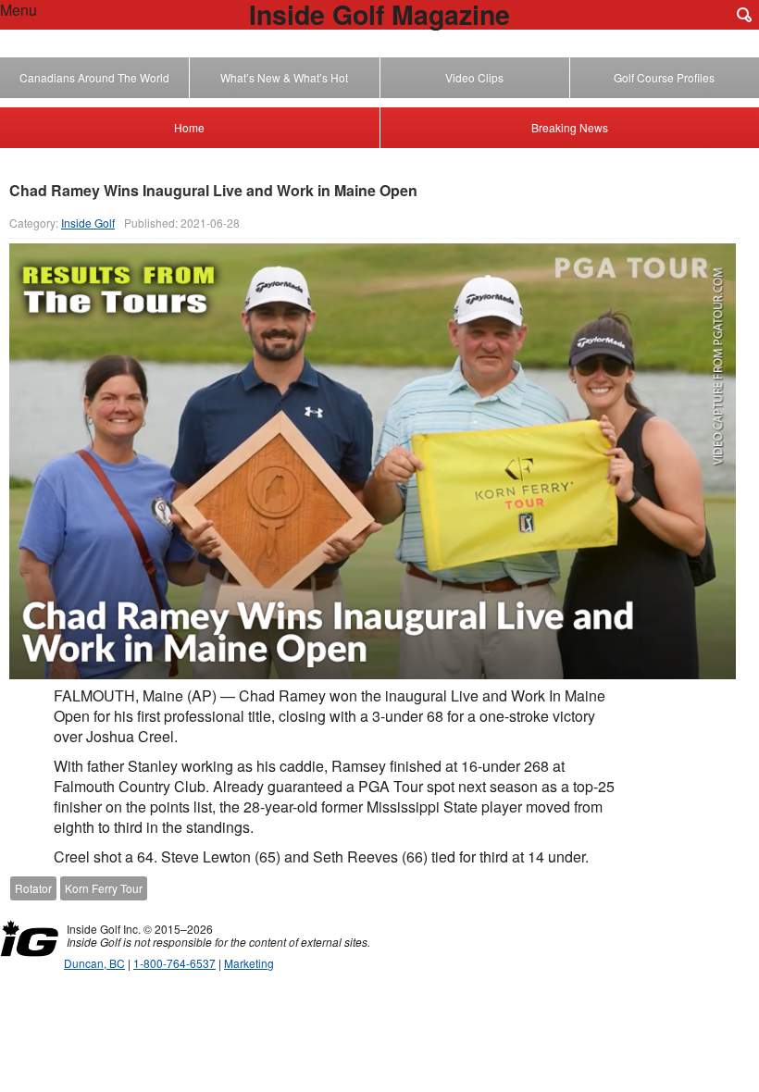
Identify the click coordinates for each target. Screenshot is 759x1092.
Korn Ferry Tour (104, 888)
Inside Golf (88, 222)
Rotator (33, 888)
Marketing (249, 963)
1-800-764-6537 (174, 963)
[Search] (744, 15)
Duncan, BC (94, 963)
